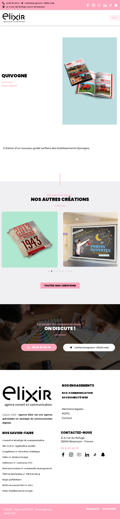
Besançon (93, 509)
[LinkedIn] (87, 454)
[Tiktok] (95, 454)
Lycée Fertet (29, 239)
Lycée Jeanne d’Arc (90, 239)
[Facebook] (63, 454)
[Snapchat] (103, 454)
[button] (48, 271)
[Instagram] (71, 454)
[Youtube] (79, 454)
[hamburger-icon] (114, 17)
